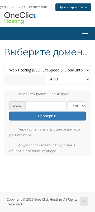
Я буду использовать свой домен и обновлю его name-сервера (42, 148)
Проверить (48, 115)
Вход (21, 7)
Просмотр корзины (73, 7)
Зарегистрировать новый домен (45, 94)
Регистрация (38, 7)
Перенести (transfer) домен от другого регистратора (44, 132)
